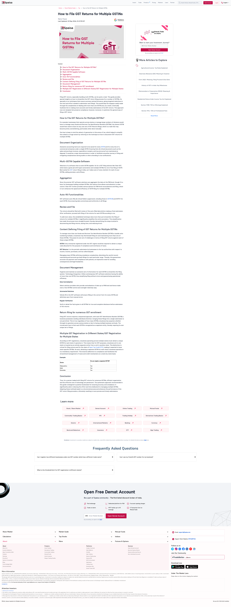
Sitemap (5, 556)
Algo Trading (154, 430)
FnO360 (88, 552)
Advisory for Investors (8, 590)
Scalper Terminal (90, 548)
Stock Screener (48, 556)
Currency (155, 423)
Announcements (7, 566)
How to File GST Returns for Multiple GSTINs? (79, 67)
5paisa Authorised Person (134, 552)
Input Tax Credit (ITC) (96, 347)
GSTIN (103, 147)
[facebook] (183, 549)
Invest (134, 2)
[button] (224, 3)
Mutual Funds (154, 408)
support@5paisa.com (184, 532)
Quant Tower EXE (90, 568)
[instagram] (176, 549)
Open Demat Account (154, 50)
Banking (127, 423)
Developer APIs (90, 566)
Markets (160, 2)
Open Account (208, 2)
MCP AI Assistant (90, 560)
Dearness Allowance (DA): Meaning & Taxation (154, 74)
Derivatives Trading (49, 550)
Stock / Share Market (73, 408)
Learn (166, 2)
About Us (5, 548)
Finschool (5, 558)
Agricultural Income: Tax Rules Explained (154, 68)
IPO (100, 416)
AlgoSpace (89, 562)
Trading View (89, 564)
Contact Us (4, 584)
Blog (4, 562)
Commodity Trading (49, 552)
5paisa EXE (89, 558)
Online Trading (128, 408)
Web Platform (89, 550)
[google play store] (178, 567)
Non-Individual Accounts (134, 554)
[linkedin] (187, 549)
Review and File (68, 79)
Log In (216, 2)
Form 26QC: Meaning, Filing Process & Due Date (154, 79)
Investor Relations (7, 550)
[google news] (194, 549)
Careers (5, 554)
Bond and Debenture (73, 430)
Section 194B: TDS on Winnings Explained (154, 105)
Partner (172, 2)
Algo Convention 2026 (8, 552)
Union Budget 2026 (7, 564)
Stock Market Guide (70, 8)
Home (60, 8)
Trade (139, 2)
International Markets (100, 423)
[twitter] (179, 549)
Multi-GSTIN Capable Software (74, 72)
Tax (79, 8)
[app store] (191, 567)
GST (71, 170)
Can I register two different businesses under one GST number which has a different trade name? (69, 457)
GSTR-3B (110, 199)
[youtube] (190, 549)
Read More (154, 116)
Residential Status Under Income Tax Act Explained (154, 99)
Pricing (154, 2)
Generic (73, 423)
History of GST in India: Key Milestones (154, 85)
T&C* (162, 53)
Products (146, 2)
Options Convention (8, 560)
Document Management (71, 84)
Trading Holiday (127, 416)
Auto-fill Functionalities (71, 77)
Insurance (100, 430)
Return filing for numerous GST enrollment (78, 86)
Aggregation (67, 74)
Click (145, 440)
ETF (127, 430)
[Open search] (179, 3)
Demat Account (100, 408)
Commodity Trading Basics (73, 416)
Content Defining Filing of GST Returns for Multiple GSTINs (84, 81)
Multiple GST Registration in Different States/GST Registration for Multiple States (93, 89)
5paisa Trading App (91, 556)
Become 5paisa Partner (134, 550)
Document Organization (71, 70)
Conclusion (66, 91)
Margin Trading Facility (50, 558)
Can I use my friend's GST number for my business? (136, 457)
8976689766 (192, 539)
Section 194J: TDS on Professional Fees (154, 111)
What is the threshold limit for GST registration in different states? (59, 470)
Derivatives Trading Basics (154, 416)
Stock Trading (47, 548)
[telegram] (172, 549)
